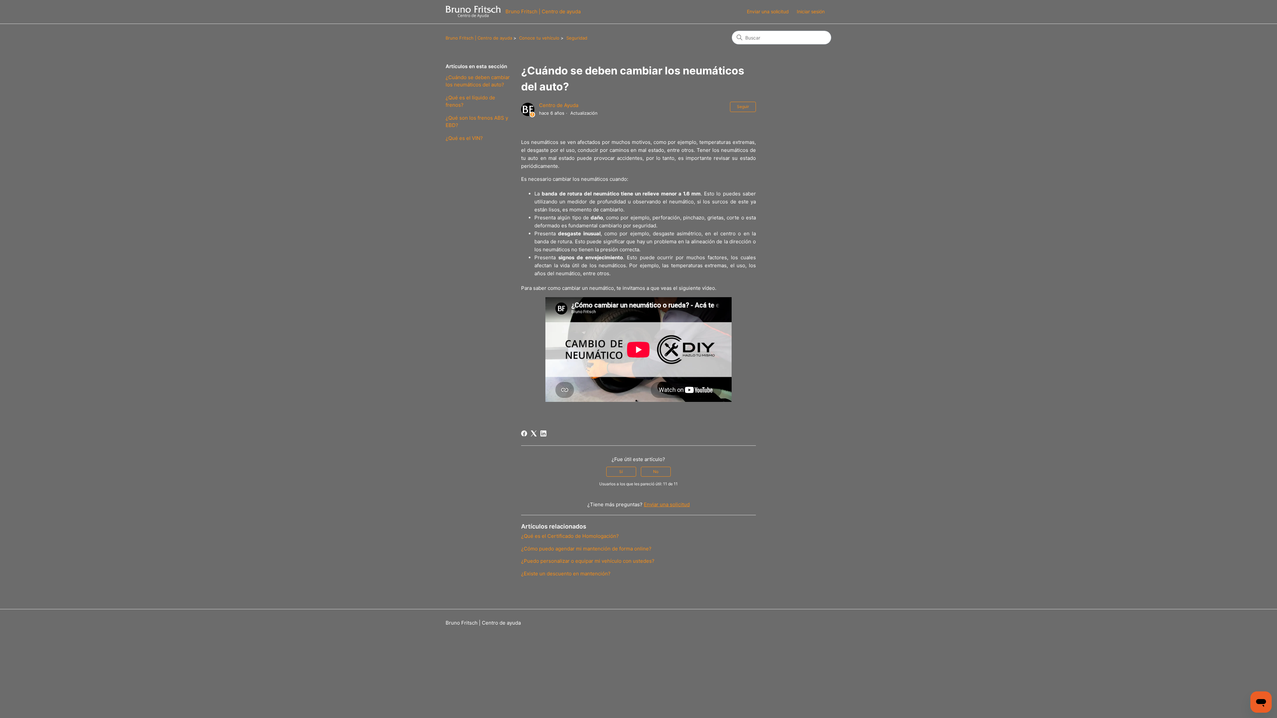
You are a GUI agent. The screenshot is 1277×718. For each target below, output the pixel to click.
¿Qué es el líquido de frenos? (470, 101)
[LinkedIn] (543, 433)
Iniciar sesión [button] (811, 11)
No (655, 471)
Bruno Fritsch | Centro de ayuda (479, 38)
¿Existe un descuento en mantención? (566, 573)
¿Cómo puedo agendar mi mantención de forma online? (586, 548)
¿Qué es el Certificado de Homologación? (570, 536)
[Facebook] (524, 433)
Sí (621, 471)
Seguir (743, 106)
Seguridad (576, 38)
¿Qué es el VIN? (464, 138)
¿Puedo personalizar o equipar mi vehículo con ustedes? (587, 561)
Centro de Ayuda (558, 105)
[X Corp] (534, 433)
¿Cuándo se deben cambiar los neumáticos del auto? (478, 81)
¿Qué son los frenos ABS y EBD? (477, 122)
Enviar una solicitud (768, 11)
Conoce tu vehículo (539, 38)
